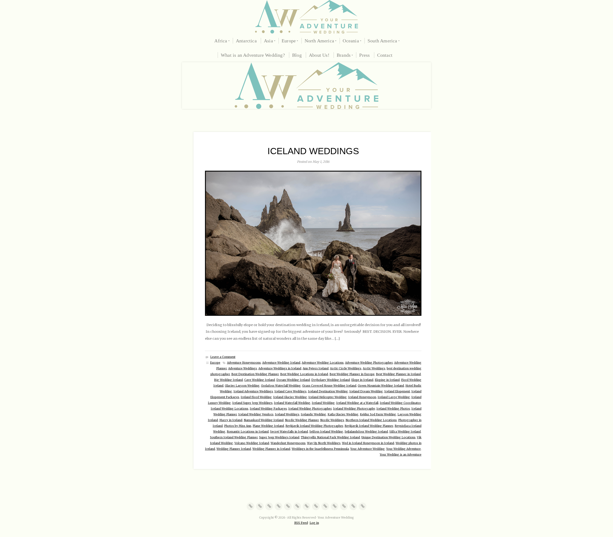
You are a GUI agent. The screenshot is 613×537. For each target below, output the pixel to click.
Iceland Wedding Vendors (255, 414)
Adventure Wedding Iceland (281, 362)
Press (364, 55)
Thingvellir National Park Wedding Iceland (330, 437)
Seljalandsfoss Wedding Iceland (366, 431)
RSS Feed (301, 523)
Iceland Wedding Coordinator (400, 403)
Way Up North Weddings (324, 443)
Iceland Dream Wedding (366, 391)
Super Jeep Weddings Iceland (279, 437)
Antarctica (246, 40)
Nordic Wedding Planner (302, 420)
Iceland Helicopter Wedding (327, 397)
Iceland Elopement (397, 391)
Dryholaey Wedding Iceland (330, 380)
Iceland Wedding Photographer (310, 408)
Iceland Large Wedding (394, 397)
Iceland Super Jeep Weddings (252, 403)
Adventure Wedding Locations (323, 362)
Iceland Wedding (323, 403)
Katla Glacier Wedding (343, 414)
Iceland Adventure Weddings (253, 391)
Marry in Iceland (230, 420)
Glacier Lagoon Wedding (242, 385)
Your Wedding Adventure (403, 449)
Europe (289, 40)
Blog (297, 55)
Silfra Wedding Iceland (405, 431)
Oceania (351, 40)
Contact (384, 55)
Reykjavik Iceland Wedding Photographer (314, 426)
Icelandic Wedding (313, 414)
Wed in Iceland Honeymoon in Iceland (368, 443)
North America (319, 40)
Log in (314, 523)
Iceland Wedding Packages (268, 408)
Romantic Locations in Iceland (248, 431)
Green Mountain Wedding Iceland (381, 385)
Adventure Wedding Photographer (369, 362)
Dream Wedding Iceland (293, 380)
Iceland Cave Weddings (290, 391)
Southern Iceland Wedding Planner (234, 437)
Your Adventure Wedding (367, 449)
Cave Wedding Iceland (259, 380)
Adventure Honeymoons (244, 362)
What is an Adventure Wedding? (253, 55)
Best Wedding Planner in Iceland (398, 374)
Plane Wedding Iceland (268, 426)
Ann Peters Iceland (316, 368)
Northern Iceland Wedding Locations (371, 420)
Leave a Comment (222, 357)
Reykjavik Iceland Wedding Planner (369, 426)
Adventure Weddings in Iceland (279, 368)
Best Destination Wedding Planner (255, 374)
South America (382, 40)
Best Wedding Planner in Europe (352, 374)
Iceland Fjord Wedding (256, 397)
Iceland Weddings (313, 151)
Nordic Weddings (332, 420)
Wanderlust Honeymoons (288, 443)
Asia (268, 40)
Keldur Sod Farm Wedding (378, 414)
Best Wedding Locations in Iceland (304, 374)
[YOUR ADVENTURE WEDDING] (306, 17)
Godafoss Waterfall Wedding (281, 385)
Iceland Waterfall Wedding (292, 403)
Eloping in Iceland (387, 380)
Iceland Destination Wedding (328, 391)
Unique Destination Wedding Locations (388, 437)
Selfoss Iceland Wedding (326, 431)
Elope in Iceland (362, 380)
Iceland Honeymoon (362, 397)
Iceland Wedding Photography (354, 408)
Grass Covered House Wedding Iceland (329, 385)
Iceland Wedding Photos (393, 408)
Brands (344, 55)
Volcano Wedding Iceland (251, 443)
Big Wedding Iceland (228, 380)
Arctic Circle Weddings (345, 368)
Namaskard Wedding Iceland (264, 420)
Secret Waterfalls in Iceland (289, 431)
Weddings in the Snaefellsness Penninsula (320, 449)
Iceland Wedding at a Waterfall (357, 403)
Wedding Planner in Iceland (271, 449)
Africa (220, 40)
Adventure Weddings (242, 368)
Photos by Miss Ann (237, 426)
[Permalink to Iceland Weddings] (313, 243)
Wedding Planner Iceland (233, 449)
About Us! (319, 55)
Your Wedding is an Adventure (400, 454)
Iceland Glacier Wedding (290, 397)
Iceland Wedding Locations (229, 408)
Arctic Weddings (374, 368)
